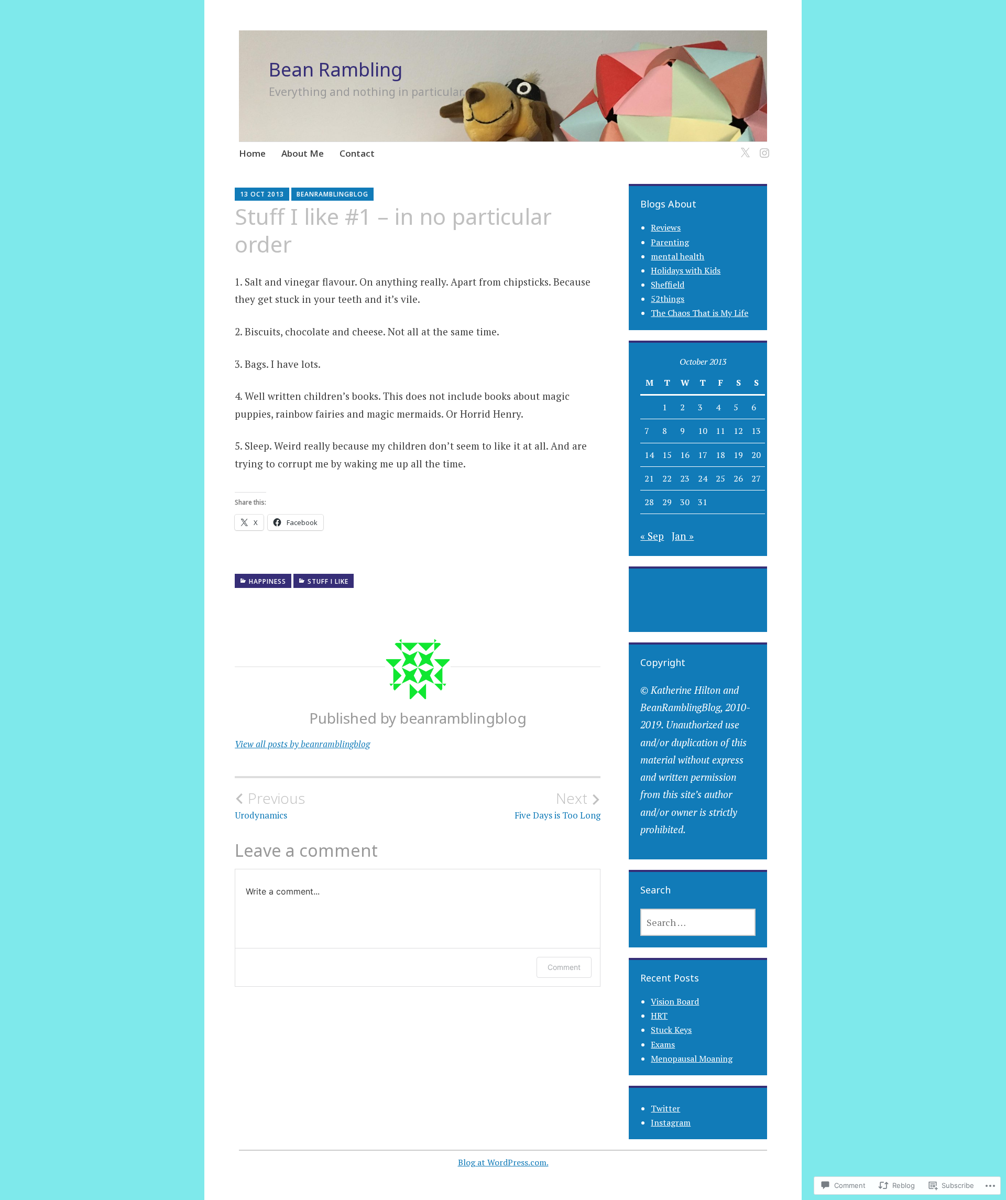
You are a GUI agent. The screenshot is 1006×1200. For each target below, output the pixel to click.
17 (702, 455)
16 (685, 455)
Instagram (671, 1122)
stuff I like (328, 581)
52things (667, 298)
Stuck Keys (671, 1029)
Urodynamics (270, 805)
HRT (659, 1015)
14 (649, 455)
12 (738, 431)
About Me (302, 153)
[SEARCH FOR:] (698, 922)
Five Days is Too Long (557, 805)
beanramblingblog (332, 194)
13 (756, 431)
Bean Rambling (335, 69)
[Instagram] (762, 147)
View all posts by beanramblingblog (302, 744)
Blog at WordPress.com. (503, 1162)
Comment (564, 967)
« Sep (652, 535)
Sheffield (667, 284)
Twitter (665, 1108)
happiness (267, 581)
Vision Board (675, 1001)
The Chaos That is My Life (699, 313)
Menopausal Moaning (691, 1058)
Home (252, 153)
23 (685, 478)
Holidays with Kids (685, 270)
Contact (357, 153)
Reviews (666, 227)
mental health (677, 256)
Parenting (670, 242)
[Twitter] (743, 147)
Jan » (683, 535)
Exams (663, 1044)
